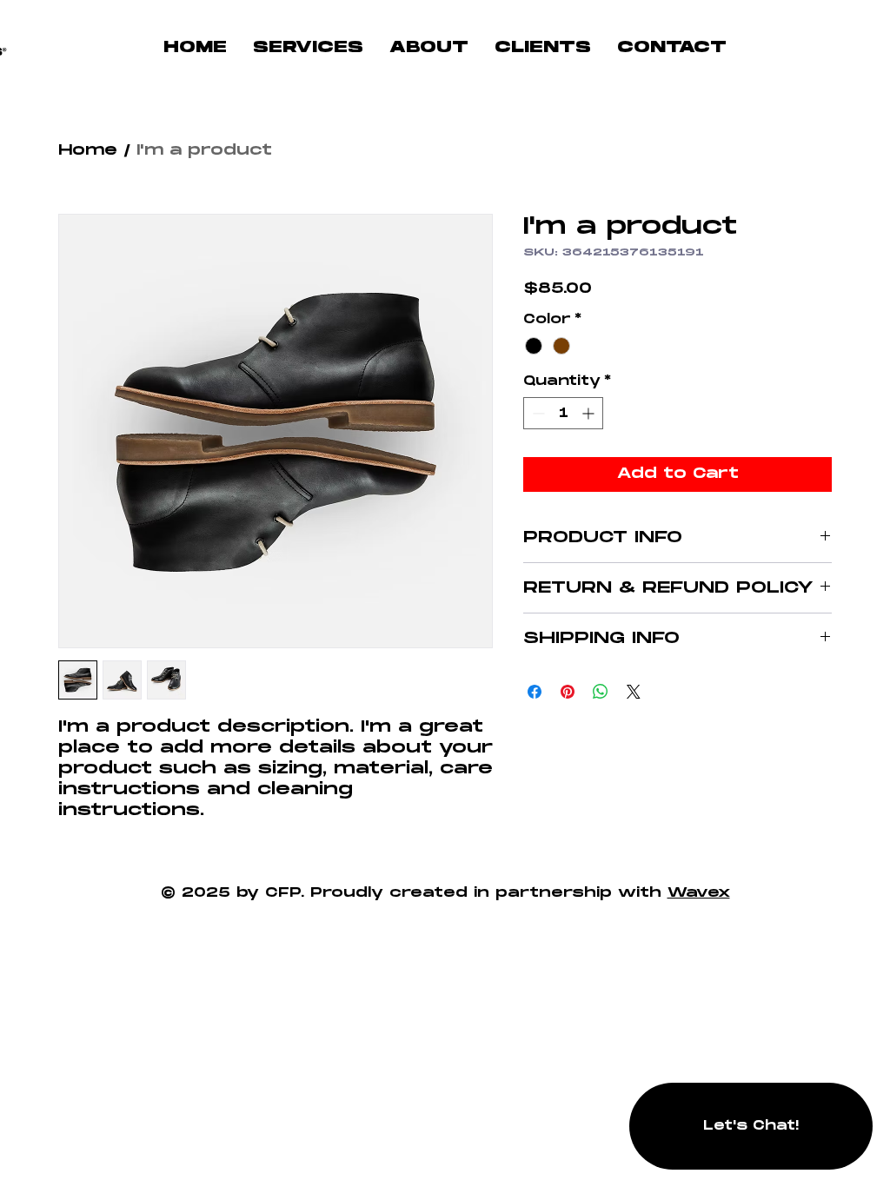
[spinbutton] (563, 413)
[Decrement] (537, 413)
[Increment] (590, 413)
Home (87, 151)
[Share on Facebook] (534, 691)
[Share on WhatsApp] (600, 691)
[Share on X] (633, 691)
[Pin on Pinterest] (567, 691)
